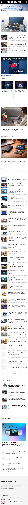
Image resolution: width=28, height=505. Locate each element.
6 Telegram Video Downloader (13, 463)
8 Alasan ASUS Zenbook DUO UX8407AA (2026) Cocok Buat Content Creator (15, 354)
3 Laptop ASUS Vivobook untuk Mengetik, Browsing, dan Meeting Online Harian (16, 294)
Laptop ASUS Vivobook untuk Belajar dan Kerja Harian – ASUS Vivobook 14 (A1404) (17, 314)
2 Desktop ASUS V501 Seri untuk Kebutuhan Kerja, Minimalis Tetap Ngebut (16, 286)
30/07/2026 (23, 201)
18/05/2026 (23, 369)
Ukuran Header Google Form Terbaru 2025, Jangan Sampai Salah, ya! (15, 452)
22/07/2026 (23, 234)
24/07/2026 (23, 228)
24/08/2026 (16, 30)
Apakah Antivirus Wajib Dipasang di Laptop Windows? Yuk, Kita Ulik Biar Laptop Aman (17, 220)
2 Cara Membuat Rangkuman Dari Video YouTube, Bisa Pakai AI (15, 469)
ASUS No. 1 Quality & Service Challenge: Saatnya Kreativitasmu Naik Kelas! (11, 444)
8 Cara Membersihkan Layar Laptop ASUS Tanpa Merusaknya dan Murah (16, 400)
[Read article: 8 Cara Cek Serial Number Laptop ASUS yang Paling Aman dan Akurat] (4, 179)
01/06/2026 (23, 324)
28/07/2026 (23, 208)
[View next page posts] (15, 171)
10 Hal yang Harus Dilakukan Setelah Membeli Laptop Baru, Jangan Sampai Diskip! (17, 198)
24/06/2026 (23, 282)
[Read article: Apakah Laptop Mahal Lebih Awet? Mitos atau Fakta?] (4, 253)
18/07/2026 (23, 249)
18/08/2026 (23, 52)
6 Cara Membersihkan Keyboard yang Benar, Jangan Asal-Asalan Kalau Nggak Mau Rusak (17, 205)
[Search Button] (26, 2)
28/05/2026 (23, 337)
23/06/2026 (23, 289)
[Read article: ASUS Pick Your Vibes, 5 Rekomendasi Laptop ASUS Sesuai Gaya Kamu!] (4, 328)
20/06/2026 (23, 302)
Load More (14, 411)
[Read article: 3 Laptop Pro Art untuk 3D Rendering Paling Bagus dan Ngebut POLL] (4, 266)
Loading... (14, 373)
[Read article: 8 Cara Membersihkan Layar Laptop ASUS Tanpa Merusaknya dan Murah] (4, 44)
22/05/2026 (23, 357)
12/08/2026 (23, 181)
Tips (1, 127)
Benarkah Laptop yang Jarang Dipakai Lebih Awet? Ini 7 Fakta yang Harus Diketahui (11, 25)
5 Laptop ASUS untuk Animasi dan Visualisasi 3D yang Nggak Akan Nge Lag (17, 259)
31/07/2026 (23, 194)
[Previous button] (24, 78)
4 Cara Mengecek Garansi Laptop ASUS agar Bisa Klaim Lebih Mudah (17, 406)
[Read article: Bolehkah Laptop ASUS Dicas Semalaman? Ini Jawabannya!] (4, 185)
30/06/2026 (23, 262)
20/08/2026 (23, 46)
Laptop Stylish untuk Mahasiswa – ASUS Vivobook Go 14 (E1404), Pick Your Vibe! (16, 307)
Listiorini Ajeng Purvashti (8, 30)
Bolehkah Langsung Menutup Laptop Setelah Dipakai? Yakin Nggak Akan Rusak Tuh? (17, 239)
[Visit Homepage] (14, 2)
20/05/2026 (23, 363)
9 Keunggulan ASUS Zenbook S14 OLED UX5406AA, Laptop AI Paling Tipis (17, 334)
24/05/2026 (23, 350)
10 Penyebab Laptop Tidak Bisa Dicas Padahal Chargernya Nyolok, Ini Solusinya (17, 37)
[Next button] (26, 78)
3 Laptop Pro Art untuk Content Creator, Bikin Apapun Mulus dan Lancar (16, 272)
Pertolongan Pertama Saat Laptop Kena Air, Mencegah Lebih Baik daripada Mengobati (16, 191)
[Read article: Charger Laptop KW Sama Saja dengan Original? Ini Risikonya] (4, 233)
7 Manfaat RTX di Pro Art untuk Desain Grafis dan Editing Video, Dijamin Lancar (17, 279)
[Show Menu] (1, 2)
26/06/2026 (23, 275)
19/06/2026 (23, 309)
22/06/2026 (23, 296)
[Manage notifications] (2, 502)
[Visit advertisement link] (14, 7)
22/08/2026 (23, 40)
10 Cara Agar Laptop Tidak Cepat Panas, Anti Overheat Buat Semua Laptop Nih (16, 213)
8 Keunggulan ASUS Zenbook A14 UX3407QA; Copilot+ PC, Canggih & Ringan (17, 347)
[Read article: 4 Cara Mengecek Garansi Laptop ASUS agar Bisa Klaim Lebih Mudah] (4, 50)
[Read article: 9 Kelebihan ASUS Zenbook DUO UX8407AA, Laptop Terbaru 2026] (4, 361)
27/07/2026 (23, 215)
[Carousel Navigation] (25, 78)
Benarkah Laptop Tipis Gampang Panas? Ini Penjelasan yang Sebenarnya (16, 246)
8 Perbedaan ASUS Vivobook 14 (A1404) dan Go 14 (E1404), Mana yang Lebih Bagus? (17, 321)
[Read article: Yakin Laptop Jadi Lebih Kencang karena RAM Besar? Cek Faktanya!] (4, 227)
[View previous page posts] (13, 171)
